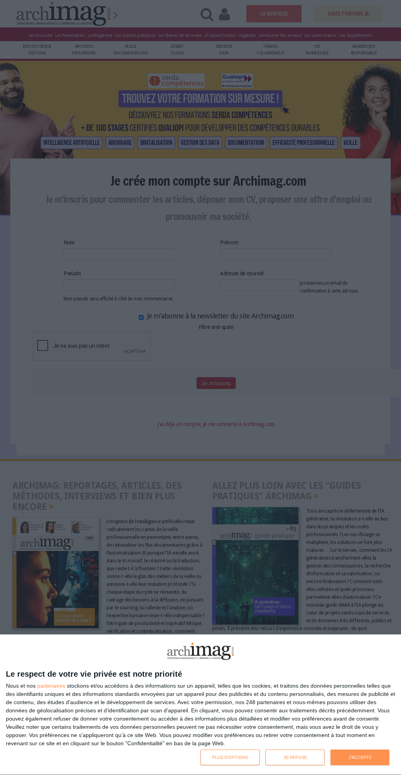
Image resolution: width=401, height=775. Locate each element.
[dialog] (200, 705)
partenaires (51, 685)
